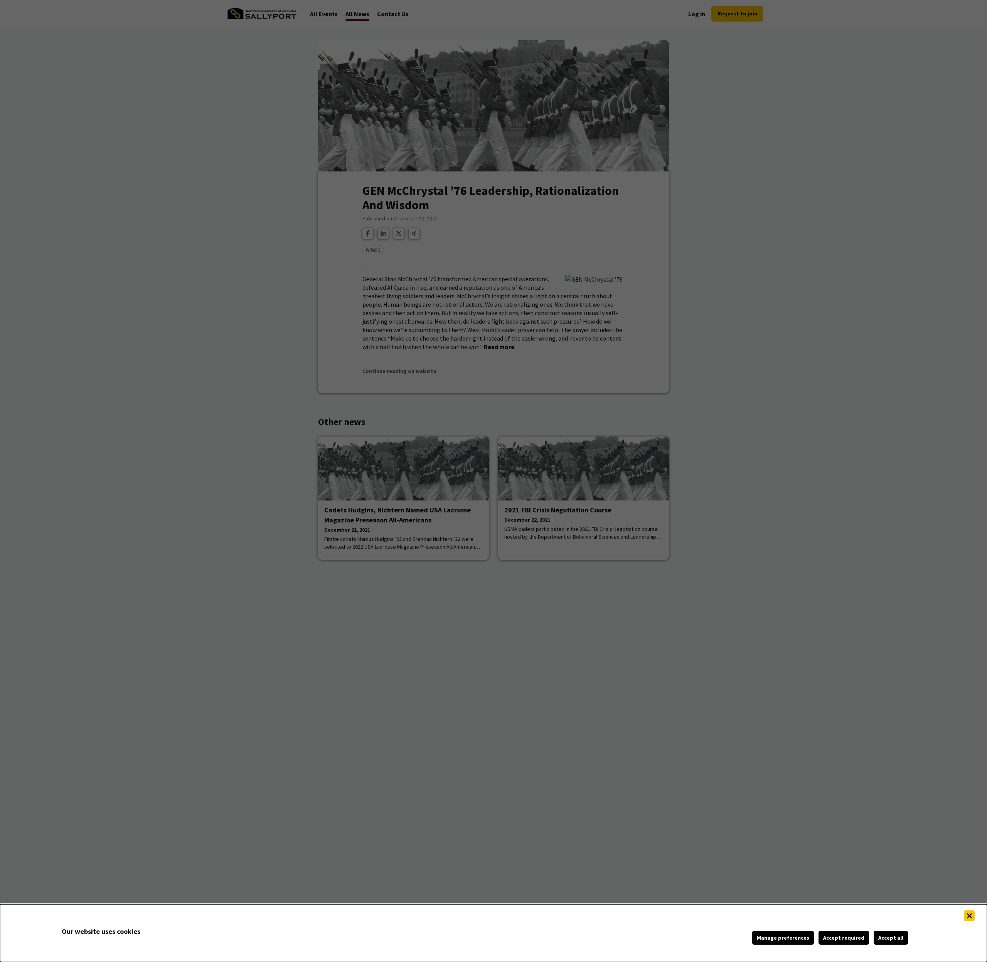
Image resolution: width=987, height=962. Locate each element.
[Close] (969, 915)
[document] (493, 933)
